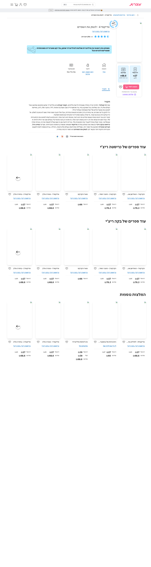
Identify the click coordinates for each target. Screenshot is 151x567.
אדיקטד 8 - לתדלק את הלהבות (136, 342)
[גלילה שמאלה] (18, 177)
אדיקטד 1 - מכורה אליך (50, 194)
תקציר (104, 89)
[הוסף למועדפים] (121, 87)
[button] (12, 4)
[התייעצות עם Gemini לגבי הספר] (57, 136)
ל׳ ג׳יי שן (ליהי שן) (109, 346)
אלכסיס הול (83, 346)
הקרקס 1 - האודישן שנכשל (136, 194)
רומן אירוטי (131, 15)
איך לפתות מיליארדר (80, 342)
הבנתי (51, 10)
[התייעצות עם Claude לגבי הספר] (62, 136)
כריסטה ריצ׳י (105, 31)
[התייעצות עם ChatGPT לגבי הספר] (67, 136)
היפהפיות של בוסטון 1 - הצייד (107, 342)
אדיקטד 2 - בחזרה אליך (22, 194)
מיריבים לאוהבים (119, 15)
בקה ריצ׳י (95, 31)
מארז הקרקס (83, 194)
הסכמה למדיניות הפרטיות (62, 10)
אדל (104, 72)
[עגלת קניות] (16, 4)
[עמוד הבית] (137, 15)
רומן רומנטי (89, 72)
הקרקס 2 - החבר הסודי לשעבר (107, 194)
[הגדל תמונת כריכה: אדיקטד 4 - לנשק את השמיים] (129, 42)
